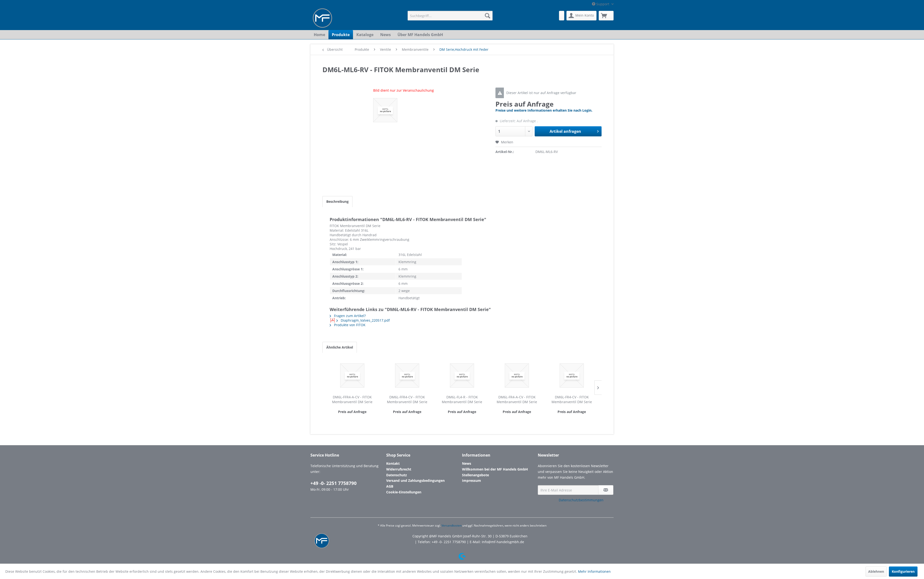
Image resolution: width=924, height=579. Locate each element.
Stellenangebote (475, 475)
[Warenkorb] (606, 15)
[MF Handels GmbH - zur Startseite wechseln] (322, 18)
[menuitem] (450, 15)
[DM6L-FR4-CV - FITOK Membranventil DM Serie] (572, 375)
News (466, 463)
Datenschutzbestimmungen (581, 500)
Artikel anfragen (565, 131)
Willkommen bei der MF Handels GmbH (495, 469)
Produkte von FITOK (349, 325)
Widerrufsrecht (398, 469)
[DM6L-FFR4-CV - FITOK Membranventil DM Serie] (407, 375)
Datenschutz (396, 475)
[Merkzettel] (561, 15)
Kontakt (393, 463)
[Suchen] (487, 15)
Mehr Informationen (594, 571)
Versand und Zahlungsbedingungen (415, 480)
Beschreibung (337, 201)
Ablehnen (876, 571)
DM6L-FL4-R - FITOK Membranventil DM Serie (462, 399)
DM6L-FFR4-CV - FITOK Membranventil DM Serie (407, 399)
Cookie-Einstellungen (403, 492)
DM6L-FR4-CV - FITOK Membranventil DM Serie (572, 399)
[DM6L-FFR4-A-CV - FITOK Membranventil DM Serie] (352, 375)
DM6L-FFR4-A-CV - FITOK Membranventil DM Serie (352, 399)
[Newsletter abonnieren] (605, 490)
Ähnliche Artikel (339, 347)
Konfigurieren (903, 571)
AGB (389, 486)
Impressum (471, 480)
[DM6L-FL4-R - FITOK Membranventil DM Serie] (462, 375)
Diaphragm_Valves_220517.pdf (365, 320)
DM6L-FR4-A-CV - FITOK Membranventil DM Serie (517, 399)
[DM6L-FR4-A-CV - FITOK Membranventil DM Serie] (517, 375)
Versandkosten (452, 525)
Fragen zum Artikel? (349, 315)
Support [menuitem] (602, 4)
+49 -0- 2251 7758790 (333, 483)
